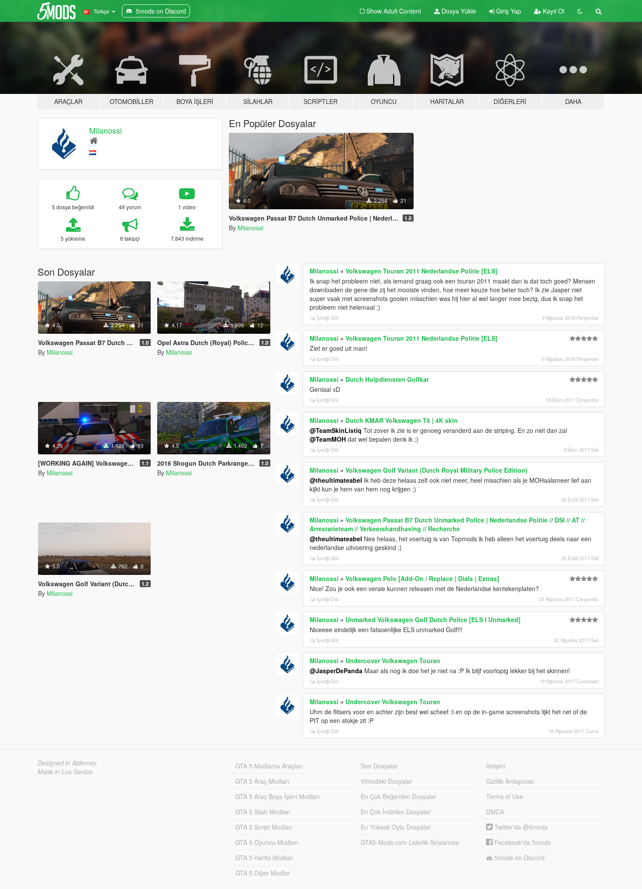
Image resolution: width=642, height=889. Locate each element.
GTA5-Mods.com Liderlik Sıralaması (410, 842)
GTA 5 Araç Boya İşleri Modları (277, 796)
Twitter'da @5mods (520, 827)
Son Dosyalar (379, 765)
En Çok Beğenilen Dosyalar (398, 796)
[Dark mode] (580, 11)
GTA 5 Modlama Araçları (269, 765)
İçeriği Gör (328, 317)
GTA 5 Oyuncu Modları (266, 842)
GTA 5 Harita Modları (264, 857)
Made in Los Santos (65, 771)
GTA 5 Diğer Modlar (262, 872)
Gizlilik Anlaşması (510, 781)
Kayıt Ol (552, 11)
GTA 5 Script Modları (263, 827)
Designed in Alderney (67, 762)
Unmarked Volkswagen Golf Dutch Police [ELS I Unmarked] (433, 619)
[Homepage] (93, 140)
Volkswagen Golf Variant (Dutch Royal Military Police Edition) (436, 470)
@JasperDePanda (336, 670)
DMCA (495, 811)
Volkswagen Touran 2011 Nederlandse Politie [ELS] (421, 270)
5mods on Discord (519, 857)
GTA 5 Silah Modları (262, 811)
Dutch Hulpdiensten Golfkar (387, 379)
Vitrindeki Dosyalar (386, 781)
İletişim (495, 765)
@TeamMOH (328, 439)
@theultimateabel (336, 480)
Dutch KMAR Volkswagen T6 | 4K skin (401, 420)
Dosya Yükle (458, 11)
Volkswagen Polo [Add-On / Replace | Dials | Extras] (422, 578)
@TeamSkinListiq (336, 430)
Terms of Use (504, 796)
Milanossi (105, 130)
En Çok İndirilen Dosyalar (396, 811)
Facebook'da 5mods (522, 842)
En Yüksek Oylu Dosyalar (396, 827)
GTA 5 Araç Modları (262, 781)
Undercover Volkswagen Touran (392, 660)
